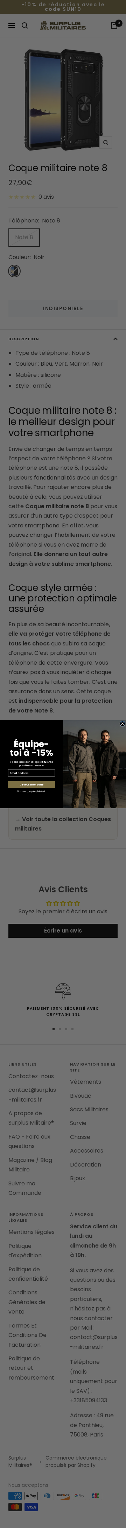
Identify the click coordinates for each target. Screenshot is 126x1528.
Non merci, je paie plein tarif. (31, 791)
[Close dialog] (122, 723)
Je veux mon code (31, 784)
